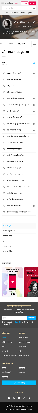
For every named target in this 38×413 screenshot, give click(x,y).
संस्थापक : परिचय (24, 342)
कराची (24, 26)
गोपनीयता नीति (16, 322)
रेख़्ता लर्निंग (22, 372)
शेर (12, 12)
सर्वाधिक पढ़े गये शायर (9, 231)
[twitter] (14, 398)
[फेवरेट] (29, 22)
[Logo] (9, 3)
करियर (21, 351)
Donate (24, 3)
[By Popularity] (34, 63)
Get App (32, 3)
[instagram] (24, 398)
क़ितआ (21, 44)
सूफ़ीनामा (22, 368)
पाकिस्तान (29, 26)
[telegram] (29, 398)
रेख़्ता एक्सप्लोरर (24, 355)
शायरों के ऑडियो (8, 251)
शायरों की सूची (7, 226)
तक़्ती (3, 346)
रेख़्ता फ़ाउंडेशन (23, 337)
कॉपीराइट (29, 406)
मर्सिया (10, 44)
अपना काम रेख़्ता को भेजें (9, 355)
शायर (7, 12)
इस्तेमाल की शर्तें (20, 406)
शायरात (5, 241)
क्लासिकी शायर (7, 236)
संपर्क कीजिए (23, 346)
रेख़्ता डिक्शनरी (6, 372)
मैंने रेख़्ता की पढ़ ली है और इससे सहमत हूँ (18, 323)
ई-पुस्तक (29, 12)
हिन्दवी (4, 368)
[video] (34, 73)
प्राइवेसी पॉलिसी (10, 406)
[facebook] (9, 398)
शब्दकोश (17, 12)
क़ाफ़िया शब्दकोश (7, 342)
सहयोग (4, 337)
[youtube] (19, 398)
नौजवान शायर (7, 246)
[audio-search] (34, 8)
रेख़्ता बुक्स (5, 377)
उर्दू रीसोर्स (5, 351)
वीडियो (23, 12)
